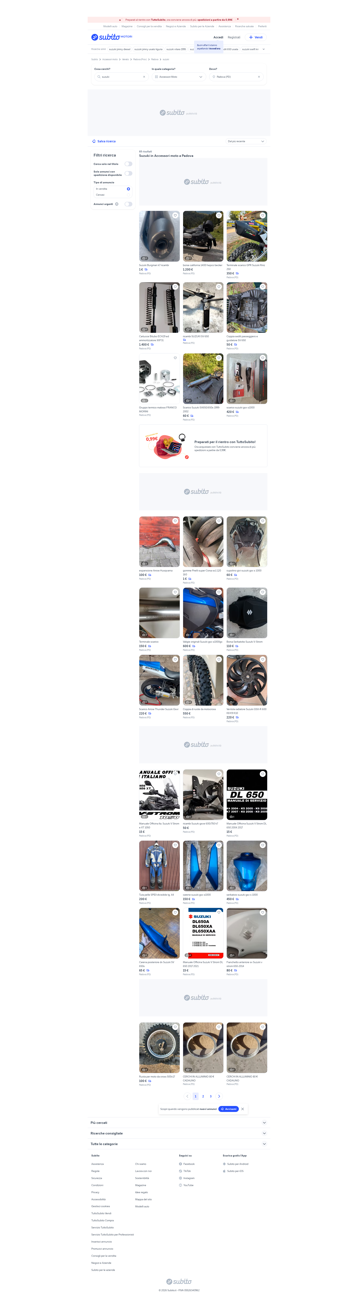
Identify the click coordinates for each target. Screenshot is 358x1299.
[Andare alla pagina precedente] (187, 1096)
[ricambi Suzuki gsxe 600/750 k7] (203, 803)
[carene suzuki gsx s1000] (203, 872)
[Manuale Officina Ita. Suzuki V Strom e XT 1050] (159, 803)
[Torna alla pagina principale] (112, 37)
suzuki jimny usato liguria (148, 49)
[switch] (128, 164)
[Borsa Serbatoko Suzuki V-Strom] (247, 619)
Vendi (259, 37)
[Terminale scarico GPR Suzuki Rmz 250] (247, 245)
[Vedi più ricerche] (264, 49)
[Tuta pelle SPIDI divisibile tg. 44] (159, 872)
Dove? (213, 69)
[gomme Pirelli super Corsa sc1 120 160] (203, 550)
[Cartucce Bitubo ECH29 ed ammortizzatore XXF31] (159, 316)
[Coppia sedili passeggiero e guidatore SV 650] (247, 316)
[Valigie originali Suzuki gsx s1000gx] (203, 619)
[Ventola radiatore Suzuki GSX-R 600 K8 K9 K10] (247, 689)
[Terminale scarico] (159, 619)
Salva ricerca (107, 141)
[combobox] (121, 76)
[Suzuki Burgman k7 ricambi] (159, 245)
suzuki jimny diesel (119, 49)
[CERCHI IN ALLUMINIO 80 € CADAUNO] (203, 1054)
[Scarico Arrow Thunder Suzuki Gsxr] (159, 689)
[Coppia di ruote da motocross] (203, 689)
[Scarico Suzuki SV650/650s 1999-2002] (203, 387)
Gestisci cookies (100, 1206)
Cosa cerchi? (102, 69)
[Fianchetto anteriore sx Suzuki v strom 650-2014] (247, 942)
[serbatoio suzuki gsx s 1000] (247, 872)
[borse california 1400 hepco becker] (203, 245)
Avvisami (230, 1109)
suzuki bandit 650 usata (225, 49)
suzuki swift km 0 (251, 49)
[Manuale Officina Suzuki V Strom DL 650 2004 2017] (247, 803)
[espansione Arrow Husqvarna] (159, 550)
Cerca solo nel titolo (106, 164)
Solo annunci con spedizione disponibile (108, 173)
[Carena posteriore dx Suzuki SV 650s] (159, 942)
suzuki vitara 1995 (176, 49)
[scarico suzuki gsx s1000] (247, 387)
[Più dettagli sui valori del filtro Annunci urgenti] (117, 204)
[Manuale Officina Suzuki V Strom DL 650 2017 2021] (203, 942)
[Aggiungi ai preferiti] (175, 215)
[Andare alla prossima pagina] (219, 1096)
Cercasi (100, 194)
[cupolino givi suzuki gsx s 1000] (247, 550)
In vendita (101, 188)
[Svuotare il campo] (144, 76)
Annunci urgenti (103, 204)
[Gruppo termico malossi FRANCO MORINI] (159, 387)
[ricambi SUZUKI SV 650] (203, 316)
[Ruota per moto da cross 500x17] (159, 1054)
